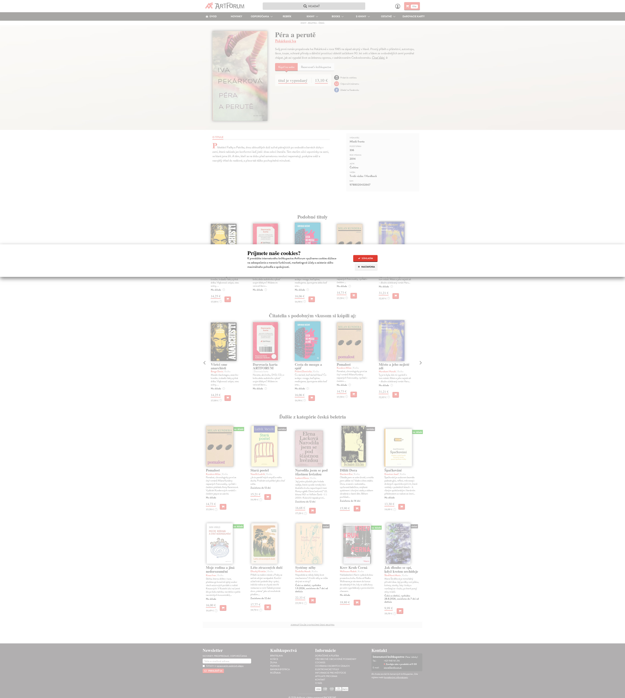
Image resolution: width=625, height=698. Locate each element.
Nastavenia (368, 267)
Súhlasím (367, 258)
